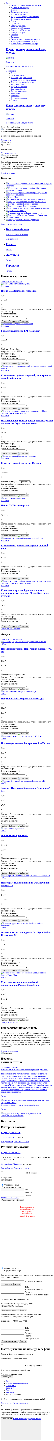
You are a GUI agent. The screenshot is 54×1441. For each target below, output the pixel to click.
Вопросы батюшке (19, 91)
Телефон (28, 1192)
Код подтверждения (33, 1365)
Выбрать (9, 321)
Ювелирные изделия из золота (24, 41)
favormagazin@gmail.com (11, 1164)
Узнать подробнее (8, 153)
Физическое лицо (11, 1185)
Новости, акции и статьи (21, 78)
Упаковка (15, 37)
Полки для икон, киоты (21, 19)
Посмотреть (6, 140)
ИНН (27, 1190)
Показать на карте (21, 1141)
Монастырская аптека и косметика (26, 5)
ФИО (27, 1287)
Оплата (14, 100)
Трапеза (14, 35)
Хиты (30, 66)
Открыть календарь (9, 1051)
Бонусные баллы (18, 89)
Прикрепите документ (23, 1303)
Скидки (24, 66)
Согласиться (7, 1419)
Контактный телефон (34, 1282)
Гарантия (10, 1388)
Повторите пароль (32, 1338)
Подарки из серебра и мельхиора (25, 17)
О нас (13, 73)
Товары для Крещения (20, 30)
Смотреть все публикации (12, 1116)
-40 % (3, 694)
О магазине (11, 71)
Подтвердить (7, 1284)
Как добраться (7, 1141)
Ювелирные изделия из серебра (24, 44)
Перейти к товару (8, 173)
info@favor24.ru (7, 1137)
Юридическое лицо (12, 1187)
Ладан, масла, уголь (19, 12)
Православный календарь (17, 1383)
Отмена (19, 1200)
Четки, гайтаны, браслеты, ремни (25, 39)
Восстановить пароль (10, 1197)
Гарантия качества (19, 87)
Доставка (10, 1390)
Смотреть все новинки (10, 629)
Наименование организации (37, 1295)
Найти (34, 1173)
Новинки (10, 66)
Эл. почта (29, 1292)
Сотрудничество (18, 75)
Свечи (13, 21)
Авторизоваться (8, 1200)
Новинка (5, 286)
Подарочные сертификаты (22, 82)
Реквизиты (15, 93)
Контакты (15, 96)
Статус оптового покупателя (23, 80)
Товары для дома (18, 26)
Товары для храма (18, 32)
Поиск (27, 1173)
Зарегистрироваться (9, 1310)
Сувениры (15, 23)
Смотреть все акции (9, 1022)
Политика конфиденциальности (15, 1403)
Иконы (14, 10)
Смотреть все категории (11, 224)
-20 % (3, 644)
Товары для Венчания (20, 28)
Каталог (9, 3)
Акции (17, 66)
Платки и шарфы (18, 14)
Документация (17, 84)
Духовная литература (20, 8)
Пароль (28, 1195)
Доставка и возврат (19, 98)
